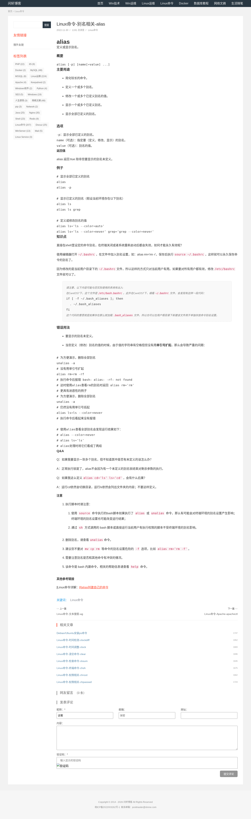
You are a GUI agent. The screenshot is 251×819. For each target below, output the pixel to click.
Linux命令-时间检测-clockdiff (73, 640)
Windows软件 (23, 88)
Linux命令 (166, 3)
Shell (20, 119)
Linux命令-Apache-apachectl (221, 613)
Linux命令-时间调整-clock (71, 647)
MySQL (36, 70)
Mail (38, 131)
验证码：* (62, 754)
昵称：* (61, 709)
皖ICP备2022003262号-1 (107, 807)
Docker (183, 3)
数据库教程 (201, 3)
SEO (19, 94)
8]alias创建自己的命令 (93, 587)
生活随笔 (237, 3)
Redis (34, 119)
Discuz (41, 125)
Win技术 (114, 3)
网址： (185, 709)
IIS (32, 64)
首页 (100, 3)
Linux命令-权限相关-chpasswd (74, 682)
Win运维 (130, 3)
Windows (35, 94)
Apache (20, 82)
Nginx (34, 112)
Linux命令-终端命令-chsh (71, 668)
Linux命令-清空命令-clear (71, 654)
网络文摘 (220, 3)
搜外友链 (18, 44)
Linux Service (23, 137)
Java (20, 112)
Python (42, 88)
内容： (60, 723)
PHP (19, 64)
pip (18, 106)
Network (32, 106)
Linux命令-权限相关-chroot (72, 675)
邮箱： (122, 709)
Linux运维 (148, 3)
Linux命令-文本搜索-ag (70, 613)
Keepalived (38, 82)
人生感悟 (21, 100)
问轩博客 (14, 3)
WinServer (22, 131)
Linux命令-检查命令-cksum (72, 661)
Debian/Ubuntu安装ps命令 (72, 633)
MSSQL (20, 76)
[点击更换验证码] (63, 766)
